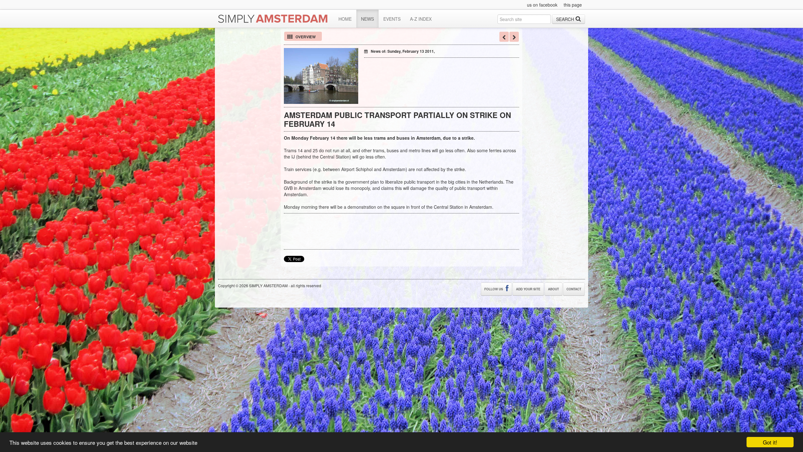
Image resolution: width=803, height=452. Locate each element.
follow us (494, 289)
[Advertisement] (437, 70)
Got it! (770, 442)
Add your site (528, 289)
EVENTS (392, 19)
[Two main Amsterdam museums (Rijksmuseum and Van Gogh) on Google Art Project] (504, 37)
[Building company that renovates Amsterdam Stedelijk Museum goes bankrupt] (514, 37)
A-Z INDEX (421, 19)
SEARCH (565, 19)
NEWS (367, 19)
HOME (345, 19)
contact (573, 289)
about (553, 289)
